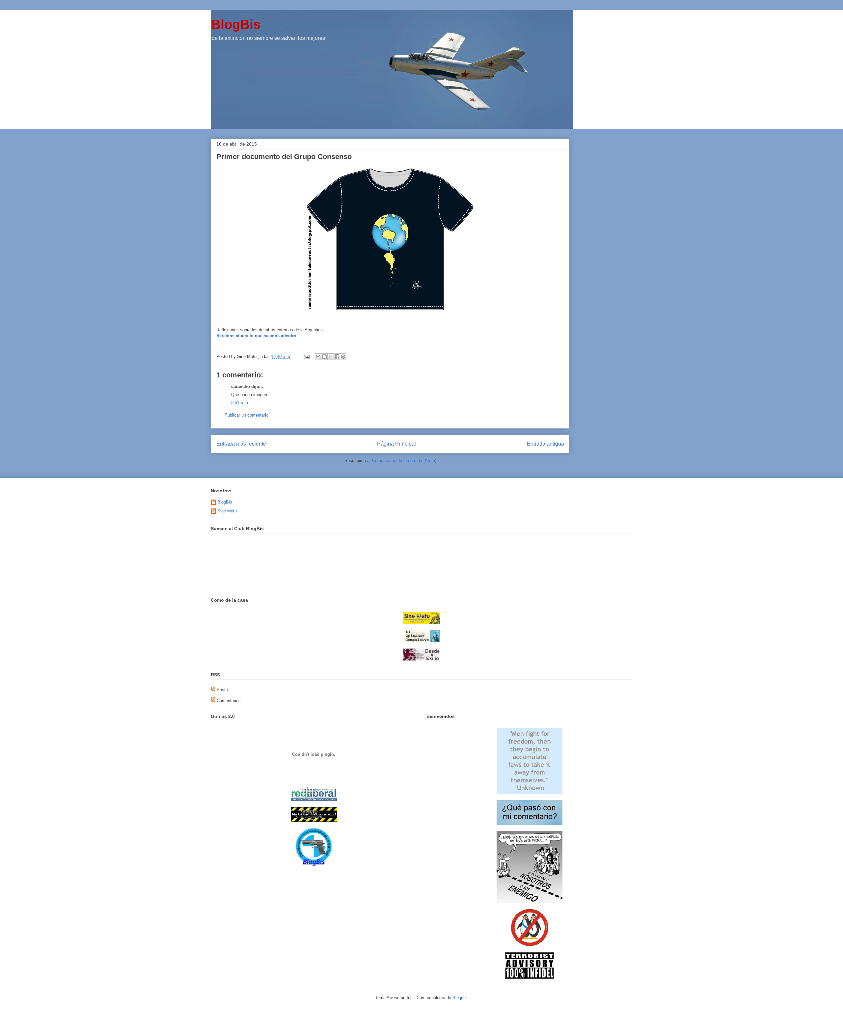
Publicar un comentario (246, 415)
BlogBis (235, 24)
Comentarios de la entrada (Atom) (404, 460)
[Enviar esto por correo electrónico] (318, 356)
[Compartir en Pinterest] (343, 356)
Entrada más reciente (241, 444)
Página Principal (396, 444)
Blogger (459, 997)
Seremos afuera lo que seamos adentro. (257, 335)
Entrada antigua (545, 444)
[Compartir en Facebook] (337, 356)
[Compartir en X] (330, 356)
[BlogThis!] (324, 356)
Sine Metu (227, 510)
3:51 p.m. (240, 402)
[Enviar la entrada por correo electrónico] (306, 356)
